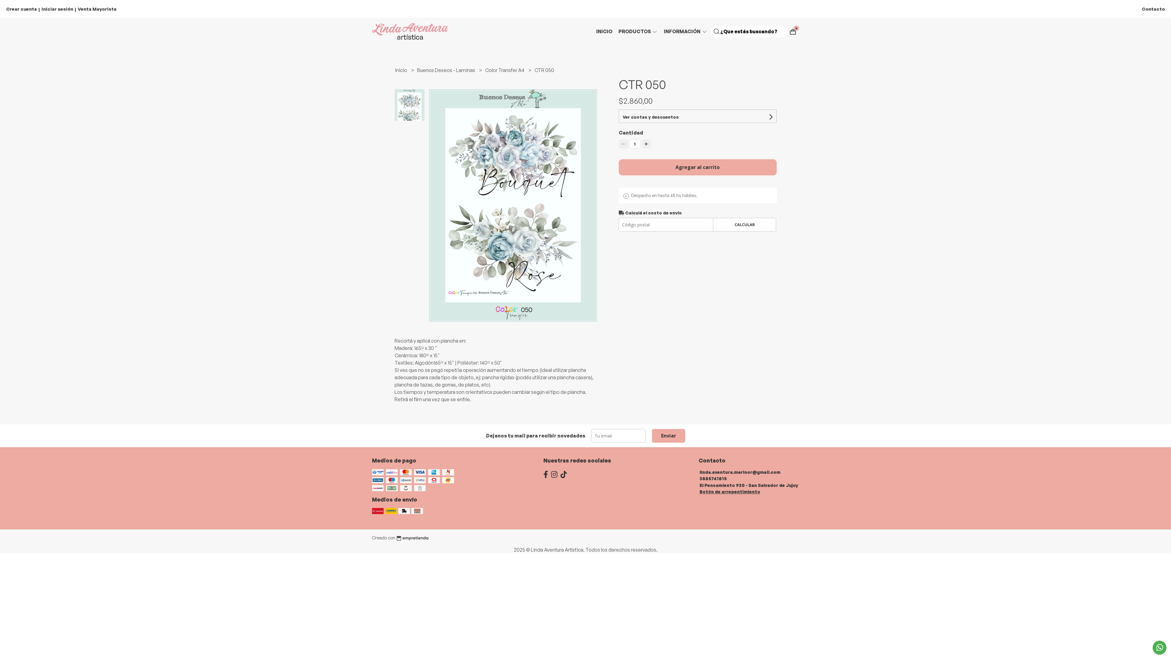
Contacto (1153, 9)
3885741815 (713, 478)
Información (682, 31)
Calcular (745, 224)
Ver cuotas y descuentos (651, 117)
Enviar (668, 435)
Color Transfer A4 (505, 70)
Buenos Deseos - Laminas (446, 70)
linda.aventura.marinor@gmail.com (740, 472)
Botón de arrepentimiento (730, 491)
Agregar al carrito (697, 167)
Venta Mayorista (97, 9)
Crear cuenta (21, 9)
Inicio (604, 31)
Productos (635, 31)
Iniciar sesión (57, 9)
